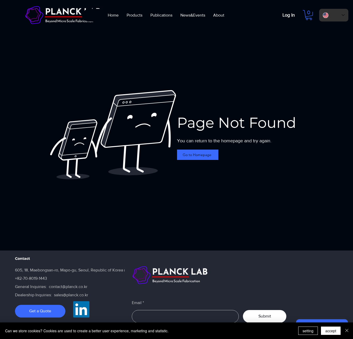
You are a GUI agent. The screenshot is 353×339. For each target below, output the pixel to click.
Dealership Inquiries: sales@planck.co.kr (51, 295)
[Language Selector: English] (333, 15)
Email (137, 303)
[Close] (347, 331)
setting (308, 330)
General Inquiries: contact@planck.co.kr (51, 286)
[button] (309, 15)
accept (330, 330)
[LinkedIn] (81, 309)
